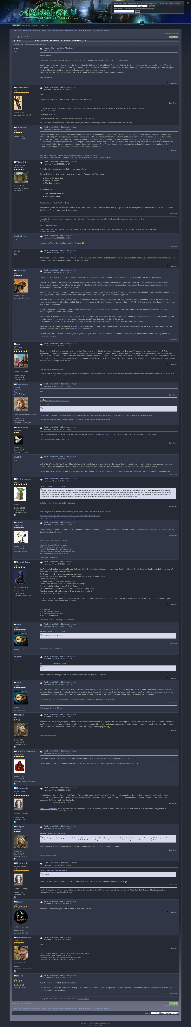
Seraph (19, 522)
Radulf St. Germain (25, 751)
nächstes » (175, 33)
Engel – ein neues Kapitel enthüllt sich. (52, 369)
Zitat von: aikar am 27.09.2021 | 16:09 (53, 664)
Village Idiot (22, 162)
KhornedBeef (22, 87)
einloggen (133, 3)
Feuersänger (22, 384)
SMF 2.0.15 (84, 1023)
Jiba (18, 344)
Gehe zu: (148, 1013)
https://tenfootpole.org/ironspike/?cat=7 (54, 439)
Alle (22, 37)
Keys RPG (43, 953)
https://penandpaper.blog (48, 735)
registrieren (144, 3)
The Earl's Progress (80, 326)
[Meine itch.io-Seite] (15, 516)
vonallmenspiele (45, 955)
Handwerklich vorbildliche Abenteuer (58, 48)
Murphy (20, 715)
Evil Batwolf (22, 427)
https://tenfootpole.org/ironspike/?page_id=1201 (102, 435)
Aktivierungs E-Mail (166, 3)
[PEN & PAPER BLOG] (15, 747)
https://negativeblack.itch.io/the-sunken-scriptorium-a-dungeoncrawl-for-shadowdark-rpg (70, 516)
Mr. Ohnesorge (23, 479)
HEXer (19, 902)
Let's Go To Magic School (48, 809)
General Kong (23, 562)
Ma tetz (19, 976)
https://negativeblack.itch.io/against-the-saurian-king (57, 518)
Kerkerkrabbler (83, 999)
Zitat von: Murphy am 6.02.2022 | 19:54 (53, 870)
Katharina (21, 127)
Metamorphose (23, 937)
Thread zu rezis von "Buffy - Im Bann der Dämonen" (57, 959)
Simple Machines (104, 1023)
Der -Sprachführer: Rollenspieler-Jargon (54, 401)
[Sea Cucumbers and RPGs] (15, 823)
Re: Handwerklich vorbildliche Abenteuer (60, 87)
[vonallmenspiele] (15, 972)
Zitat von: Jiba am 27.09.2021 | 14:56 (52, 486)
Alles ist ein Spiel (45, 957)
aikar (18, 624)
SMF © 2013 (94, 1023)
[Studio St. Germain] (15, 784)
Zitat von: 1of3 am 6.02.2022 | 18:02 (52, 833)
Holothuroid (22, 788)
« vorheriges (166, 33)
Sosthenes (21, 270)
